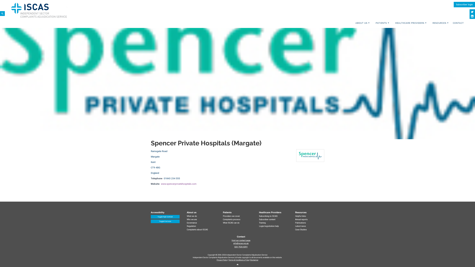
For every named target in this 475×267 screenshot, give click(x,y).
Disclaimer (254, 260)
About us (361, 23)
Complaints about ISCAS (197, 229)
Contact (458, 23)
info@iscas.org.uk (241, 243)
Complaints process (231, 219)
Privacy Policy (222, 260)
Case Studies (301, 229)
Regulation (191, 226)
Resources (439, 23)
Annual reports (301, 219)
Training (262, 223)
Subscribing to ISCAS (268, 216)
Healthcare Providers (409, 23)
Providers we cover (231, 216)
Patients (381, 23)
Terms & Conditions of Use (238, 260)
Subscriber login (464, 4)
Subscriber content (267, 219)
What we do (192, 216)
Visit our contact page (241, 240)
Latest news (300, 226)
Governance (192, 223)
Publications (300, 223)
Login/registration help (269, 226)
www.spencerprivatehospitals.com (178, 183)
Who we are (192, 219)
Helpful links (300, 216)
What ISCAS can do (231, 223)
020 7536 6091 (241, 247)
